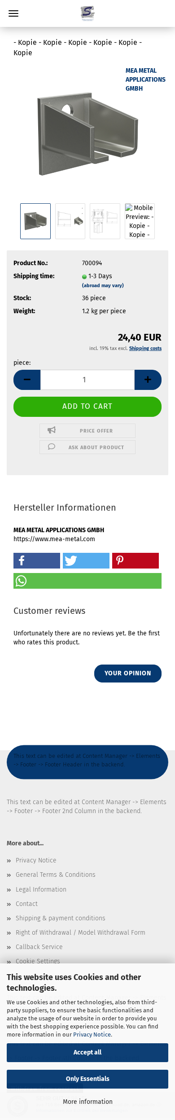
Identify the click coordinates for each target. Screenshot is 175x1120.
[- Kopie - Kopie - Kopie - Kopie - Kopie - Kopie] (87, 133)
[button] (26, 380)
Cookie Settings (38, 961)
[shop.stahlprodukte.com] (87, 13)
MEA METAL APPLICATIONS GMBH (146, 79)
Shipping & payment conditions (60, 918)
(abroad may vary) (103, 286)
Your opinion (128, 673)
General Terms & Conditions (56, 875)
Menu (13, 13)
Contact (27, 904)
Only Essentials (87, 1079)
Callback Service (39, 947)
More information (88, 1102)
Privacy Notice (92, 1034)
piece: (22, 363)
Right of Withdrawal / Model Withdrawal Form (80, 932)
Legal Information (41, 889)
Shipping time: (33, 276)
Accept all (87, 1052)
